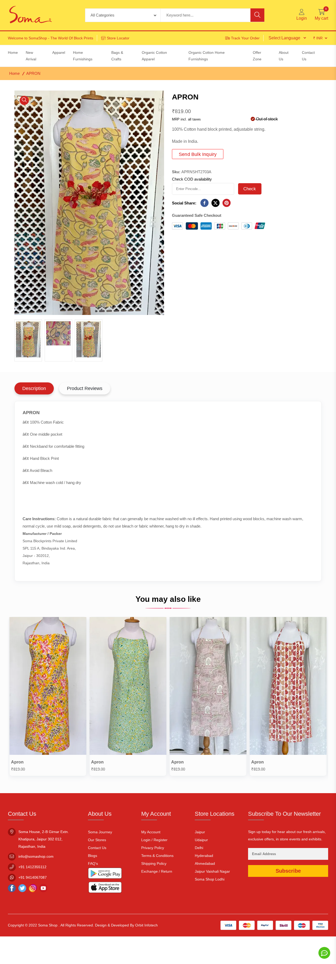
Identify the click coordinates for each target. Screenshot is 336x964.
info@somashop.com (36, 856)
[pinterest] (226, 203)
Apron (17, 762)
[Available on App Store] (105, 888)
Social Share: (184, 203)
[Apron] (47, 687)
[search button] (257, 15)
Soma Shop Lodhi (209, 879)
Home (14, 73)
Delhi (199, 848)
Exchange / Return (156, 871)
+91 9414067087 (32, 877)
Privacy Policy (152, 848)
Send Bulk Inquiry (198, 154)
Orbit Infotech (146, 925)
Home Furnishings (82, 55)
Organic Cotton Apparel (154, 55)
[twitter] (215, 203)
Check (249, 188)
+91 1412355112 (32, 867)
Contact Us (97, 848)
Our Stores (97, 840)
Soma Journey (100, 832)
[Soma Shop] (30, 15)
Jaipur (200, 832)
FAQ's (93, 863)
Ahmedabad (205, 863)
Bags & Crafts (117, 55)
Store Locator (118, 38)
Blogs (92, 856)
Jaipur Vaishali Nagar (212, 871)
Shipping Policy (153, 863)
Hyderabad (204, 856)
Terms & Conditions (157, 856)
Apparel (58, 52)
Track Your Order (245, 38)
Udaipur (201, 840)
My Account (150, 832)
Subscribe (288, 871)
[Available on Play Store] (105, 874)
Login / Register (154, 840)
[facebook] (204, 203)
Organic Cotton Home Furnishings (206, 55)
